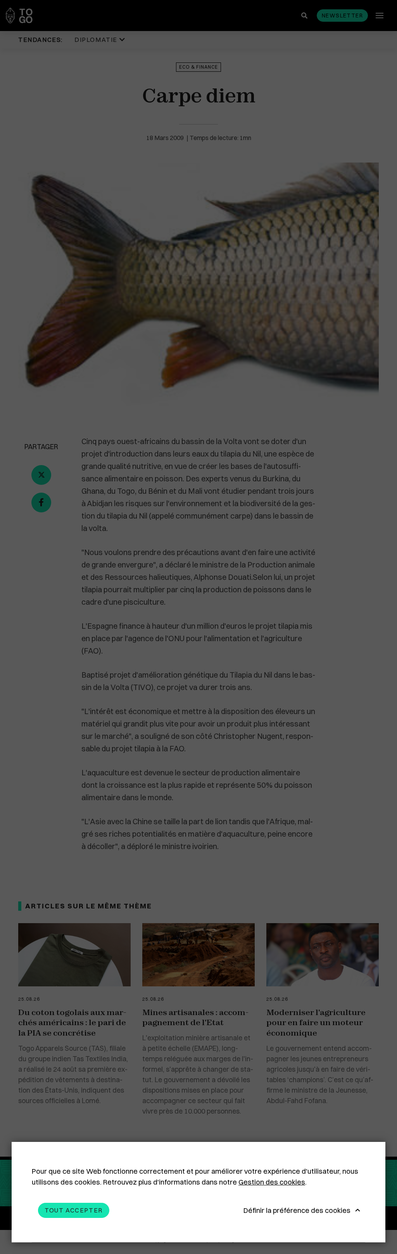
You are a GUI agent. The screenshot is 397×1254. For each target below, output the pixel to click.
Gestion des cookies (271, 1182)
